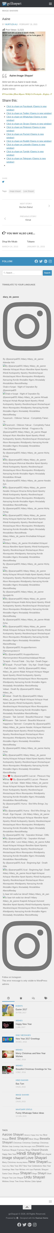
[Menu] (50, 3)
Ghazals (43, 1150)
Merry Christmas (9, 1162)
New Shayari (38, 1162)
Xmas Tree (14, 1181)
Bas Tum (20, 1083)
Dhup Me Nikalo (9, 241)
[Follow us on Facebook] (36, 261)
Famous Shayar (9, 1150)
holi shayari (46, 1154)
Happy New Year (24, 1024)
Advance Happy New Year (33, 1135)
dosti (33, 1146)
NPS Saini (29, 1169)
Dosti (18, 1098)
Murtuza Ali (11, 24)
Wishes (19, 1021)
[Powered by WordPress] (17, 1218)
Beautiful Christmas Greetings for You (33, 1069)
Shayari (26, 1173)
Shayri (42, 1173)
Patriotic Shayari (41, 1169)
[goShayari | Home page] (15, 3)
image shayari (15, 191)
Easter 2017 (21, 1009)
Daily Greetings (14, 1146)
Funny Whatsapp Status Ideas (30, 1113)
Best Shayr (34, 1139)
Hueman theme (41, 1218)
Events (19, 1006)
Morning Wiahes (22, 1162)
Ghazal (35, 1149)
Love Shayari (28, 191)
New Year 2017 (16, 1166)
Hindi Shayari (22, 1080)
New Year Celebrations (32, 1166)
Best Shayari (19, 1138)
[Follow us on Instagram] (50, 261)
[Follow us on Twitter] (41, 261)
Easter (47, 1146)
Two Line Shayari (16, 1178)
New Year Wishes (18, 1169)
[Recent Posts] (8, 998)
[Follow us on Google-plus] (45, 261)
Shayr (34, 1173)
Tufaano (31, 241)
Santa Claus (7, 1173)
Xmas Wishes (25, 1181)
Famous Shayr (24, 1150)
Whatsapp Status (24, 1109)
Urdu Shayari (34, 1177)
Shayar (16, 1173)
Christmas (17, 1143)
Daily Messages (23, 1035)
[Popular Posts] (21, 998)
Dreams (40, 1146)
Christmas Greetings (30, 1143)
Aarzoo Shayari (13, 1134)
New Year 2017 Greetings (28, 1038)
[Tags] (45, 998)
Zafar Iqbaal (36, 1181)
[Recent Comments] (33, 998)
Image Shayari (10, 11)
